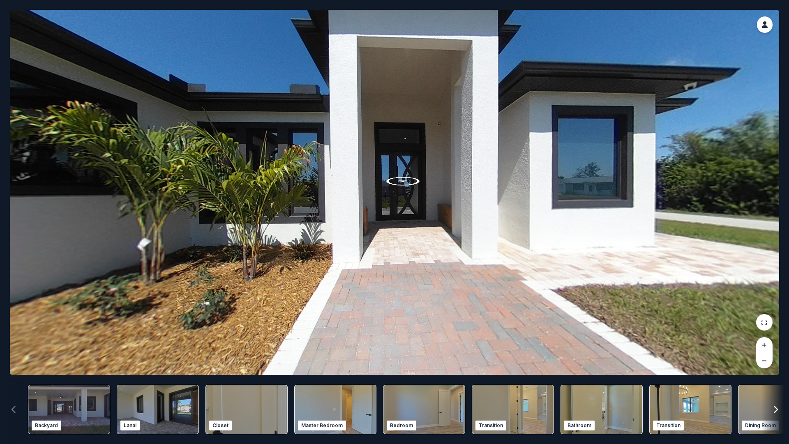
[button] (765, 24)
